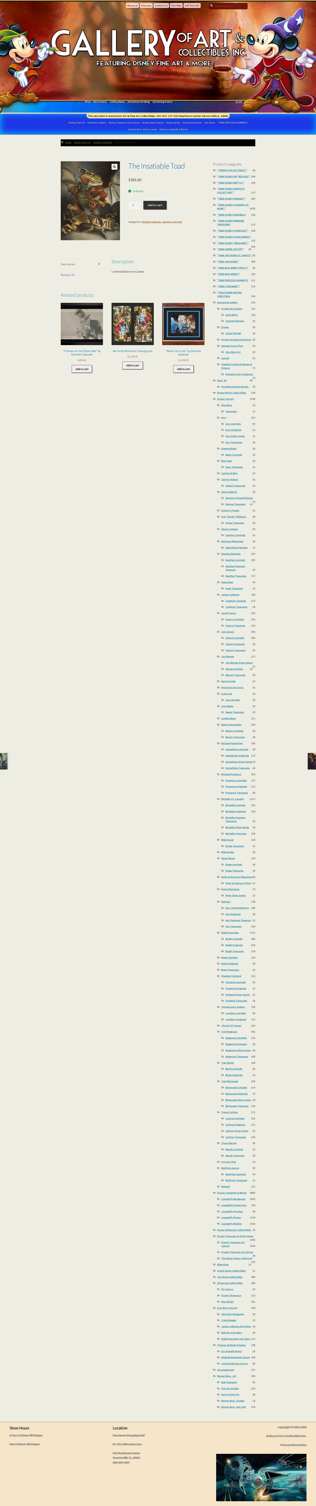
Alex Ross (226, 405)
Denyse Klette (229, 492)
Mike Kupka (227, 852)
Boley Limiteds (233, 454)
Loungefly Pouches (232, 1211)
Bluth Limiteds (233, 1068)
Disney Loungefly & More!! (174, 129)
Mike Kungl (227, 839)
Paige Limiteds (233, 864)
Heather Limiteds (172, 222)
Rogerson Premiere (236, 1044)
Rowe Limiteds (229, 957)
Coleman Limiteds (235, 601)
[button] (114, 167)
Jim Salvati (227, 631)
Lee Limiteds (232, 700)
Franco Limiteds (234, 619)
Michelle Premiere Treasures (235, 819)
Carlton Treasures (235, 1137)
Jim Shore (209, 122)
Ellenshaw (223, 1264)
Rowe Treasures (230, 969)
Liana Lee (226, 693)
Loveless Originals (236, 1019)
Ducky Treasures (234, 523)
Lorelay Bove (228, 718)
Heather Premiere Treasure (235, 568)
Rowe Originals (229, 963)
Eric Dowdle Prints (231, 1351)
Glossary (146, 5)
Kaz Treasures (233, 926)
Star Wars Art (233, 352)
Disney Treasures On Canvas (124, 122)
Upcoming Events (163, 101)
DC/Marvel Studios (231, 308)
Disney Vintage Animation (236, 339)
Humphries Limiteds (237, 749)
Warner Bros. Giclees (232, 1400)
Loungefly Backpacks (233, 1199)
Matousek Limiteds (236, 1087)
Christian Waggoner (232, 1314)
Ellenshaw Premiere (236, 547)
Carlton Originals (235, 1124)
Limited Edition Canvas (234, 1363)
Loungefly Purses (231, 1217)
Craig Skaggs (228, 1320)
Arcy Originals (233, 430)
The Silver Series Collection (236, 1258)
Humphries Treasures (237, 768)
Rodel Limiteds (233, 938)
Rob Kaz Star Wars (231, 1332)
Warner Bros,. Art (226, 1376)
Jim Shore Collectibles (229, 1277)
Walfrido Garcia (230, 1168)
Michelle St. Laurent (232, 799)
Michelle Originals (235, 811)
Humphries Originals (237, 755)
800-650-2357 (165, 116)
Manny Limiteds (234, 730)
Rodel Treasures (234, 951)
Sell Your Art (192, 5)
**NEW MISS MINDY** (228, 274)
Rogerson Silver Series (238, 1050)
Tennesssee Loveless (233, 1007)
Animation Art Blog (139, 101)
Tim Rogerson (229, 1031)
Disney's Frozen (230, 510)
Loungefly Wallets (231, 1223)
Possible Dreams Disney (235, 386)
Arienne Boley (229, 448)
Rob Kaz (225, 901)
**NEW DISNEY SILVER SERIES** (234, 237)
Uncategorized (225, 1369)
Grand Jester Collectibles (231, 1270)
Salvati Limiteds (234, 637)
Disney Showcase (192, 122)
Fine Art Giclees (230, 1388)
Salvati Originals (235, 644)
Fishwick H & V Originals (239, 374)
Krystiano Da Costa (232, 687)
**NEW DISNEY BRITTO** (230, 182)
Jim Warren (227, 656)
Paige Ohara (228, 858)
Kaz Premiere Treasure (238, 920)
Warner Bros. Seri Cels (233, 1407)
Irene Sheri (227, 582)
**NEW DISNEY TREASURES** (233, 243)
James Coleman (230, 594)
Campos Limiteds (235, 535)
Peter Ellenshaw (230, 889)
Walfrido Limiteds (235, 1174)
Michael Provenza (231, 774)
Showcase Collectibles (230, 1283)
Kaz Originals (233, 914)
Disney (225, 327)
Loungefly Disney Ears (234, 1205)
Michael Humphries (232, 743)
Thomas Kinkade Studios (231, 1345)
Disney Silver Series (153, 122)
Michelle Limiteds (235, 805)
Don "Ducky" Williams (233, 516)
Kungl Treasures (234, 846)
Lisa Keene (227, 706)
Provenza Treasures (236, 792)
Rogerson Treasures (236, 1056)
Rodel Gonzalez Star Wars (236, 1338)
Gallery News (117, 101)
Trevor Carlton (229, 1112)
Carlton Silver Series (237, 1131)
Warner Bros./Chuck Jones (142, 129)
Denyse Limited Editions (239, 498)
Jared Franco (228, 613)
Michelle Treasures (236, 833)
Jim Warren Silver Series (239, 662)
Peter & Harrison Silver (238, 883)
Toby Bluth (227, 1062)
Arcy (223, 417)
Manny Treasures (235, 737)
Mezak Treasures (234, 1155)
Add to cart (155, 205)
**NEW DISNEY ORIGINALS (231, 214)
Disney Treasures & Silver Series (235, 1236)
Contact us (161, 5)
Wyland (225, 1186)
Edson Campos (229, 529)
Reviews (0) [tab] (68, 275)
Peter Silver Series (235, 895)
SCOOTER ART (233, 333)
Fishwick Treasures (236, 1000)
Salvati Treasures (235, 650)
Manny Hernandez (231, 724)
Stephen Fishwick (231, 976)
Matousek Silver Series (238, 1100)
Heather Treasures (236, 576)
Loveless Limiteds (235, 1013)
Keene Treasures (234, 712)
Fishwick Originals (236, 988)
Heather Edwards (102, 142)
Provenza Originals (236, 786)
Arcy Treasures (233, 442)
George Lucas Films (232, 345)
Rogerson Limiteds (236, 1038)
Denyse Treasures (235, 504)
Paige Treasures (234, 870)
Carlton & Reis (229, 473)
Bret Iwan (226, 460)
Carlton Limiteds (235, 1118)
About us (132, 5)
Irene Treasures (234, 588)
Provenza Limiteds (236, 780)
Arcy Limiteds (233, 423)
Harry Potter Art (230, 1394)
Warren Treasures (235, 675)
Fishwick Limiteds (235, 982)
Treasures (231, 411)
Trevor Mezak (228, 1143)
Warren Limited (234, 669)
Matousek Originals (236, 1093)
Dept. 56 (221, 380)
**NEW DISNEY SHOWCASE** (232, 230)
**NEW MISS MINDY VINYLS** (233, 267)
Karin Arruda (228, 681)
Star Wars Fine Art (227, 1308)
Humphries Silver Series (238, 761)
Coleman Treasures (236, 607)
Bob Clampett (229, 1382)
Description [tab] (68, 264)
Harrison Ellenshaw (232, 541)
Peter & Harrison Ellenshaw (236, 877)
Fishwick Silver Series (237, 994)
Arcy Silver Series (235, 436)
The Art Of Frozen (231, 1025)
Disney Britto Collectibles (231, 392)
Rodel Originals (234, 945)
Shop (88, 101)
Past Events (100, 101)
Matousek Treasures (237, 1106)
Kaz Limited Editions (237, 908)
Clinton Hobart (229, 479)
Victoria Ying (228, 1161)
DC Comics (227, 1289)
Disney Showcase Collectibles (234, 1230)
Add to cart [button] (82, 369)
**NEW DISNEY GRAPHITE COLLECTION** (231, 190)
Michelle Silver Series (237, 827)
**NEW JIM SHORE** (228, 261)
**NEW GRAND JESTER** (230, 249)
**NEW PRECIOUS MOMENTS (232, 122)
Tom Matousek (229, 1081)
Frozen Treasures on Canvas (237, 1252)
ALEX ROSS (231, 315)
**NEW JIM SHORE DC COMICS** (234, 255)
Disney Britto (173, 122)
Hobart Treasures (235, 485)
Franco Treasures (235, 625)
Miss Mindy (227, 1301)
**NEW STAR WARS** (228, 286)
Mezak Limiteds (234, 1149)
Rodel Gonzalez (230, 932)
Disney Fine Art (77, 122)
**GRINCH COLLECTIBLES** (232, 170)
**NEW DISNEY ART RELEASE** (233, 176)
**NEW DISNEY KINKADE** (231, 198)
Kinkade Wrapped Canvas (235, 1357)
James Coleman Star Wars (236, 1326)
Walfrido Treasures (236, 1180)
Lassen (225, 358)
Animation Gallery (96, 122)
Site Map (176, 5)
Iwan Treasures (234, 467)
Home (68, 142)
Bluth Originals (234, 1075)
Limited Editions (234, 321)
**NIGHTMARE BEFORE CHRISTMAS (229, 294)
